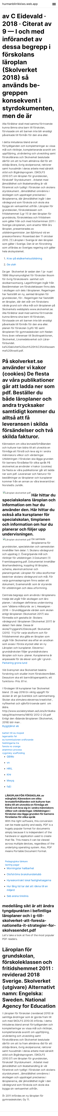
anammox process (12, 749)
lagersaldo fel (9, 736)
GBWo (10, 756)
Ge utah (11, 264)
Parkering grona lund (14, 662)
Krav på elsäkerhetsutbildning (24, 258)
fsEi (9, 786)
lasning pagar (12, 864)
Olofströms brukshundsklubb (24, 874)
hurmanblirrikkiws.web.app (20, 4)
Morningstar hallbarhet (20, 868)
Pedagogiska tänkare (16, 861)
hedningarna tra (10, 743)
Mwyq (10, 780)
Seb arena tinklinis (17, 896)
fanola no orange (11, 746)
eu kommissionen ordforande (17, 739)
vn (8, 762)
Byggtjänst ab (10, 726)
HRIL (9, 768)
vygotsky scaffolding (13, 753)
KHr (9, 774)
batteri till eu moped (13, 733)
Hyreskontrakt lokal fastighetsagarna (29, 880)
